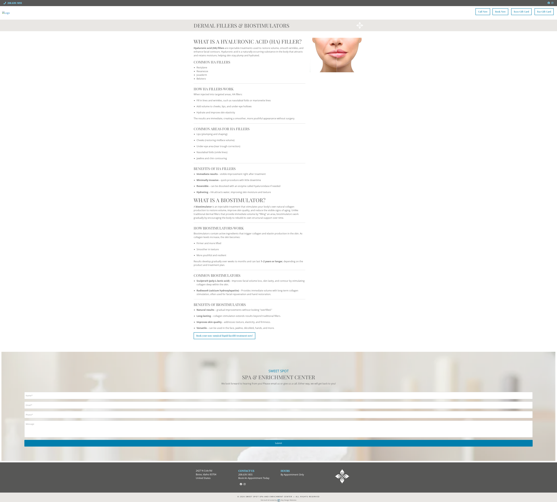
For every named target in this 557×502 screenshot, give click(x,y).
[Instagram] (552, 2)
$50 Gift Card (544, 11)
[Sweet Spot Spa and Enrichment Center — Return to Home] (34, 12)
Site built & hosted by (278, 500)
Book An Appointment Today (253, 478)
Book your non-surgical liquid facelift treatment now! (224, 335)
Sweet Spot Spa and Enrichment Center (269, 496)
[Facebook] (549, 2)
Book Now (500, 11)
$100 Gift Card (521, 11)
